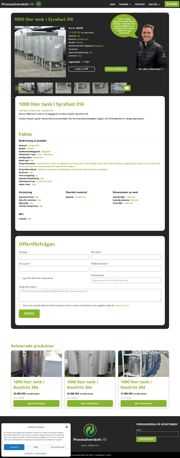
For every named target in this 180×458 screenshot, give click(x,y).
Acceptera (14, 447)
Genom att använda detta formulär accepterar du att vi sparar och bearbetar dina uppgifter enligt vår (76, 305)
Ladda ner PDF (81, 69)
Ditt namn (96, 252)
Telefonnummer (99, 263)
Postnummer (97, 275)
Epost (138, 430)
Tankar (123, 4)
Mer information (36, 403)
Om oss (153, 4)
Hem (112, 4)
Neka (36, 447)
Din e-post (24, 263)
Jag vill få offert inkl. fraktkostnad (38, 278)
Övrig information (28, 286)
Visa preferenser (58, 447)
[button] (66, 427)
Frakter (140, 4)
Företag (23, 252)
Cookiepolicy (28, 453)
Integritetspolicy (41, 453)
